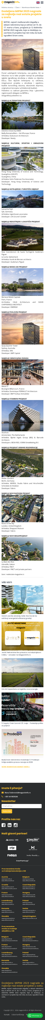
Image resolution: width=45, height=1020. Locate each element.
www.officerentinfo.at (8, 881)
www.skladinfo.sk (7, 970)
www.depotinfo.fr (7, 947)
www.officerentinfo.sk (8, 920)
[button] (41, 2)
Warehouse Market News (30, 7)
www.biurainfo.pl (27, 902)
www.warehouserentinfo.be (10, 941)
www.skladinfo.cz (27, 939)
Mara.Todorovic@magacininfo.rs (18, 792)
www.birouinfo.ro (7, 910)
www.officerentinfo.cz (28, 888)
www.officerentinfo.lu (8, 904)
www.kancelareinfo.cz (28, 887)
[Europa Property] (22, 860)
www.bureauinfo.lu (7, 902)
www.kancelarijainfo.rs (29, 910)
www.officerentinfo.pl (28, 904)
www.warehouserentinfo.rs (30, 964)
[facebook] (5, 824)
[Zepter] (33, 839)
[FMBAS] (12, 855)
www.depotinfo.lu (7, 954)
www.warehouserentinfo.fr (9, 948)
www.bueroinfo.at (7, 879)
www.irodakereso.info (28, 895)
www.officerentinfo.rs (28, 912)
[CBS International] (12, 839)
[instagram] (16, 824)
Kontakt (7, 1014)
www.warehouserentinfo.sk (9, 972)
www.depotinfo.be (7, 939)
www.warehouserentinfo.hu (30, 948)
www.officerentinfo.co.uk (29, 918)
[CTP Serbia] (12, 847)
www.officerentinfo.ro (8, 912)
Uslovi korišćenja (18, 1014)
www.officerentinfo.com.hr (9, 888)
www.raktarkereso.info (29, 947)
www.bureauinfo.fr (7, 895)
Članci (17, 7)
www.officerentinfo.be (28, 881)
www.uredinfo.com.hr (8, 887)
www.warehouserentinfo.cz (30, 941)
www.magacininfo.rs (28, 962)
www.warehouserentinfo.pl (30, 956)
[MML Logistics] (33, 847)
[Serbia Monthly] (33, 855)
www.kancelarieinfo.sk (8, 918)
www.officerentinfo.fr (8, 896)
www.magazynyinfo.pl (28, 954)
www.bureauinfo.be (28, 879)
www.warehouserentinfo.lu (9, 956)
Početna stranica (7, 7)
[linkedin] (11, 824)
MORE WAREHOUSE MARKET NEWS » (16, 767)
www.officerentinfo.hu (28, 896)
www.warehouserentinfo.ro (9, 964)
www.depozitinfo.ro (7, 962)
